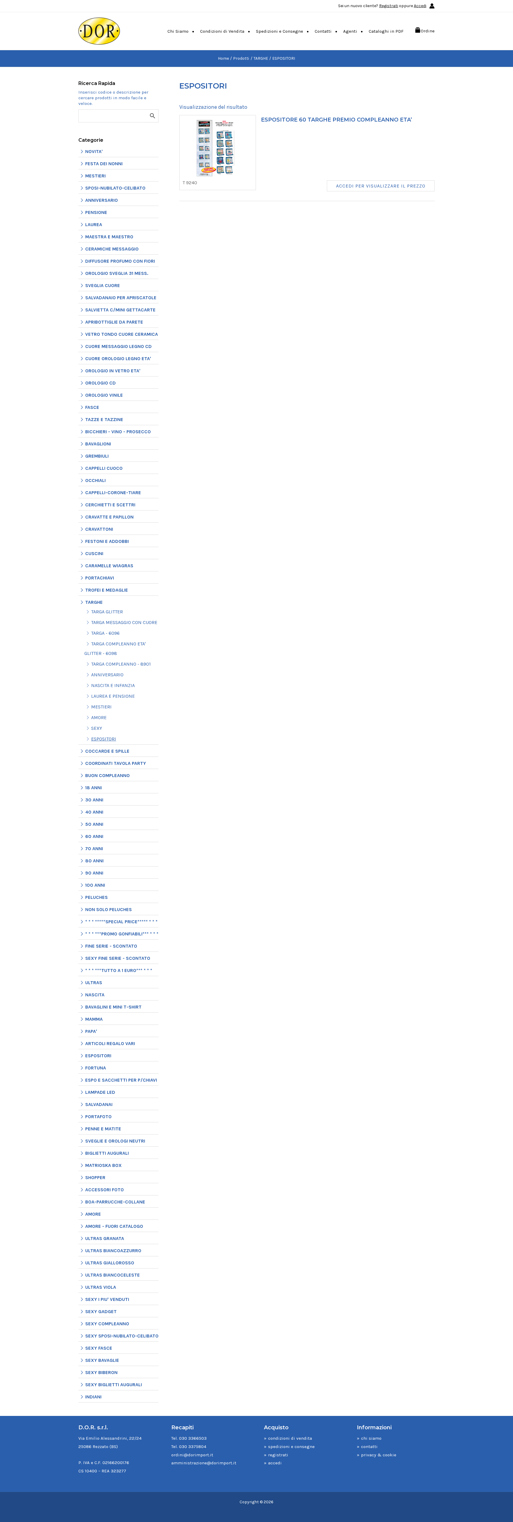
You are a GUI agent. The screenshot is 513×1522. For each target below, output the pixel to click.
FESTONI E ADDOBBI (107, 541)
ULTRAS (93, 982)
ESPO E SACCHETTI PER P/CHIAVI (121, 1080)
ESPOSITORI (103, 739)
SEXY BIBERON (101, 1372)
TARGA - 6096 (105, 633)
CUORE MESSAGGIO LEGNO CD (118, 346)
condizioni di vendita (290, 1438)
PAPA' (91, 1031)
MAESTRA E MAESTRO (109, 237)
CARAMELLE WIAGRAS (109, 565)
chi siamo (371, 1438)
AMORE (99, 717)
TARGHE (94, 602)
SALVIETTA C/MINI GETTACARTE (120, 310)
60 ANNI (94, 836)
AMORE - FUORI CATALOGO (114, 1226)
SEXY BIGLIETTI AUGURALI (113, 1384)
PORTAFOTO (98, 1116)
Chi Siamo (178, 31)
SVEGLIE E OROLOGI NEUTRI (115, 1141)
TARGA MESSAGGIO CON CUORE (124, 622)
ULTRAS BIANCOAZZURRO (113, 1250)
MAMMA (94, 1019)
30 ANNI (94, 800)
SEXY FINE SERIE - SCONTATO (117, 958)
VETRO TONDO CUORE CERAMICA (121, 334)
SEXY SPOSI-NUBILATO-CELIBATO (122, 1336)
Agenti (350, 31)
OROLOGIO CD (100, 383)
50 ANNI (94, 824)
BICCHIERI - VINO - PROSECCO (118, 431)
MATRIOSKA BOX (103, 1165)
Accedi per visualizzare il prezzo (380, 186)
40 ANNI (94, 812)
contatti (369, 1446)
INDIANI (93, 1397)
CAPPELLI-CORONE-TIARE (113, 492)
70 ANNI (94, 848)
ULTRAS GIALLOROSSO (109, 1263)
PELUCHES (96, 897)
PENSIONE (96, 212)
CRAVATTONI (99, 529)
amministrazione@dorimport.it (203, 1463)
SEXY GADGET (101, 1311)
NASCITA (94, 995)
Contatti (323, 31)
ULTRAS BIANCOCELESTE (112, 1275)
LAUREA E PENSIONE (113, 696)
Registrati (388, 5)
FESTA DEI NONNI (104, 163)
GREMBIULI (97, 456)
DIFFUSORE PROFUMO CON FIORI (120, 261)
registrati (278, 1455)
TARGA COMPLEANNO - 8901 (121, 664)
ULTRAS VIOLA (100, 1287)
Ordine (428, 31)
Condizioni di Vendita (222, 31)
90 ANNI (94, 873)
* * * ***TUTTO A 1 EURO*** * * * (118, 970)
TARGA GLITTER (107, 612)
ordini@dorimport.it (192, 1455)
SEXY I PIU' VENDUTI (107, 1299)
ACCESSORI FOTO (104, 1189)
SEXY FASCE (98, 1348)
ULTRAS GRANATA (104, 1238)
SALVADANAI (99, 1104)
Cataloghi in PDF (386, 31)
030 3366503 (193, 1438)
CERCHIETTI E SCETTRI (110, 505)
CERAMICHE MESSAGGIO (112, 249)
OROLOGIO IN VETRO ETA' (112, 371)
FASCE (92, 407)
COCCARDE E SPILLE (107, 751)
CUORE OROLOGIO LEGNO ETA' (118, 358)
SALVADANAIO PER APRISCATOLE (120, 297)
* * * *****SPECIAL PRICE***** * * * (121, 921)
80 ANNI (94, 861)
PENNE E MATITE (103, 1129)
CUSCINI (94, 553)
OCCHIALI (95, 480)
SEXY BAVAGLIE (102, 1360)
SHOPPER (95, 1177)
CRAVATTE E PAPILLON (109, 517)
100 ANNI (95, 885)
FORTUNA (95, 1068)
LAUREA (93, 224)
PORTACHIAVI (99, 578)
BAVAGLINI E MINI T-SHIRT (113, 1007)
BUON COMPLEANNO (107, 775)
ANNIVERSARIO (101, 200)
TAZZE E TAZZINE (104, 419)
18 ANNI (93, 787)
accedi (275, 1463)
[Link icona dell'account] (432, 6)
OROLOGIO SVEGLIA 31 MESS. (116, 273)
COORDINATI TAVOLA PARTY (115, 763)
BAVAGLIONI (98, 444)
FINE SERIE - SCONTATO (111, 946)
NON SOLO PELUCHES (108, 909)
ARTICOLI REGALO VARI (110, 1043)
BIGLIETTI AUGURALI (107, 1153)
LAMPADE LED (100, 1092)
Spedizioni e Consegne (279, 31)
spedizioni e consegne (291, 1446)
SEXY (96, 728)
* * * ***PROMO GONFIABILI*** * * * (122, 934)
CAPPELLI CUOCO (104, 468)
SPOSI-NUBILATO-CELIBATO (115, 188)
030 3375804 (192, 1446)
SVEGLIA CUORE (102, 285)
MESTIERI (95, 176)
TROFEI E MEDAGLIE (106, 590)
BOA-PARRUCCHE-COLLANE (115, 1202)
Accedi (420, 5)
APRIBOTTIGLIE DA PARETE (114, 322)
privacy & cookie (378, 1455)
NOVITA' (94, 151)
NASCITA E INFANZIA (113, 685)
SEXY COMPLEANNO (107, 1323)
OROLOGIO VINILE (104, 395)
